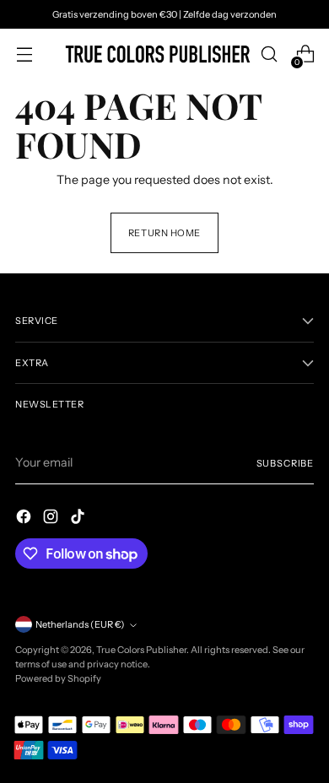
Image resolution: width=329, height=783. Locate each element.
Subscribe (285, 463)
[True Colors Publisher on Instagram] (52, 519)
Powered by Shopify (58, 678)
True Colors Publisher (141, 650)
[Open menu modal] (24, 54)
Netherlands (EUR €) (80, 624)
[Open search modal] (268, 54)
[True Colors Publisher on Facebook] (25, 519)
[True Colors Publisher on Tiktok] (79, 519)
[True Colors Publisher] (158, 54)
